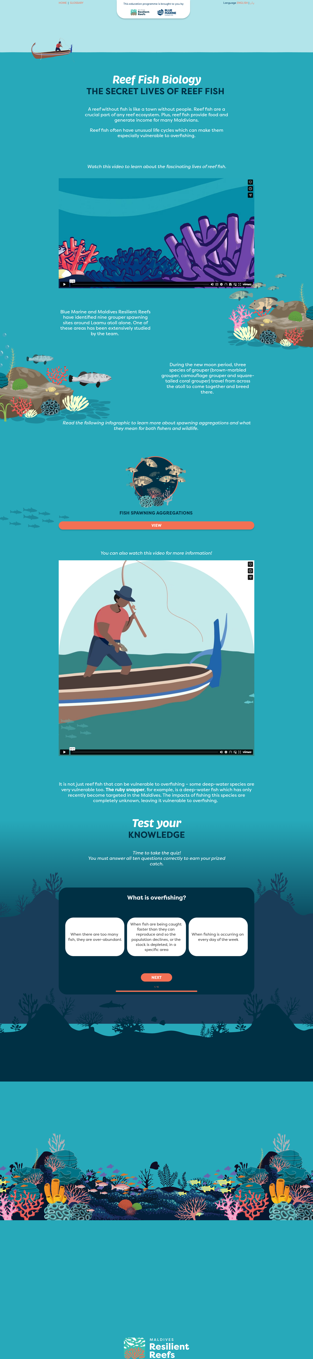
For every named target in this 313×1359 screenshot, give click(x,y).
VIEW (156, 525)
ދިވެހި (252, 3)
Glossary (76, 3)
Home (63, 3)
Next (156, 977)
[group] (156, 988)
